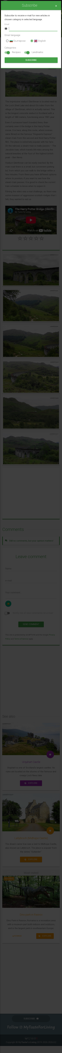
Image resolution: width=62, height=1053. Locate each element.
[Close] (56, 6)
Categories (10, 47)
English (41, 40)
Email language (12, 35)
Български (19, 40)
